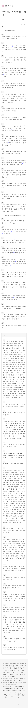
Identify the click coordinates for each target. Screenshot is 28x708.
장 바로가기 (24, 20)
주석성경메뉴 (4, 2)
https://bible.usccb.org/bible (14, 697)
